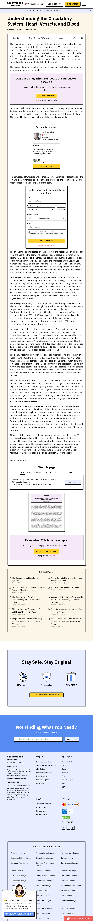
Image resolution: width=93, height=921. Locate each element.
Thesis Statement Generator (46, 766)
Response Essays (43, 913)
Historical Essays (68, 908)
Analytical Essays (18, 853)
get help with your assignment (19, 914)
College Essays (67, 858)
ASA (57, 472)
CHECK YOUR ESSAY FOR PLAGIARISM (46, 695)
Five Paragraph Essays (70, 913)
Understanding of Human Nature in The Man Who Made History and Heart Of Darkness (67, 599)
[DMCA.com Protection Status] (66, 817)
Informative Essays (44, 881)
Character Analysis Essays (43, 902)
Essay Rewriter (41, 776)
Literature (65, 791)
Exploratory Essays (69, 876)
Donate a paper (67, 780)
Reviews (65, 773)
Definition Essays (43, 871)
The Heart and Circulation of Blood (65, 587)
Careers (64, 769)
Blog (63, 783)
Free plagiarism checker (44, 762)
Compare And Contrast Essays (45, 864)
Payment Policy (41, 814)
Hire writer (46, 166)
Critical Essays (17, 871)
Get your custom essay (46, 551)
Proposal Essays (42, 891)
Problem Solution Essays (71, 886)
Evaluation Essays (18, 876)
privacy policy (40, 233)
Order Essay (40, 783)
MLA (28, 472)
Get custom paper (46, 96)
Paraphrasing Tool (42, 780)
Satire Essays (66, 896)
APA (22, 472)
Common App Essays (19, 863)
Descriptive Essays (68, 871)
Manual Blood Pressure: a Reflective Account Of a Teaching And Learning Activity (66, 621)
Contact (65, 766)
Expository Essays (18, 881)
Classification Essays (44, 858)
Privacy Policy (41, 807)
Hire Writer (72, 4)
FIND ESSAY (72, 739)
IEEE (63, 472)
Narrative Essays (68, 881)
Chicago (48, 472)
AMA (70, 472)
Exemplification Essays (45, 876)
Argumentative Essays (45, 853)
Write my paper (46, 241)
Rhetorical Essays (43, 896)
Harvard (37, 472)
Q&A (63, 787)
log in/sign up (54, 4)
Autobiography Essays (70, 853)
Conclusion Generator (44, 773)
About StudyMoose (68, 762)
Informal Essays (42, 918)
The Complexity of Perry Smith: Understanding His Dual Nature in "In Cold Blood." (27, 599)
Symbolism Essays (68, 901)
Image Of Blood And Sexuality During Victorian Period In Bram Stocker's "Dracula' (27, 621)
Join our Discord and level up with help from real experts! (45, 11)
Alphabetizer (40, 769)
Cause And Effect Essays (21, 858)
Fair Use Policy (41, 811)
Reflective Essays (68, 891)
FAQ (63, 776)
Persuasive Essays (43, 886)
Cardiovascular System (26, 30)
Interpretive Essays (44, 908)
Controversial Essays (69, 863)
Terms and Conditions (43, 804)
